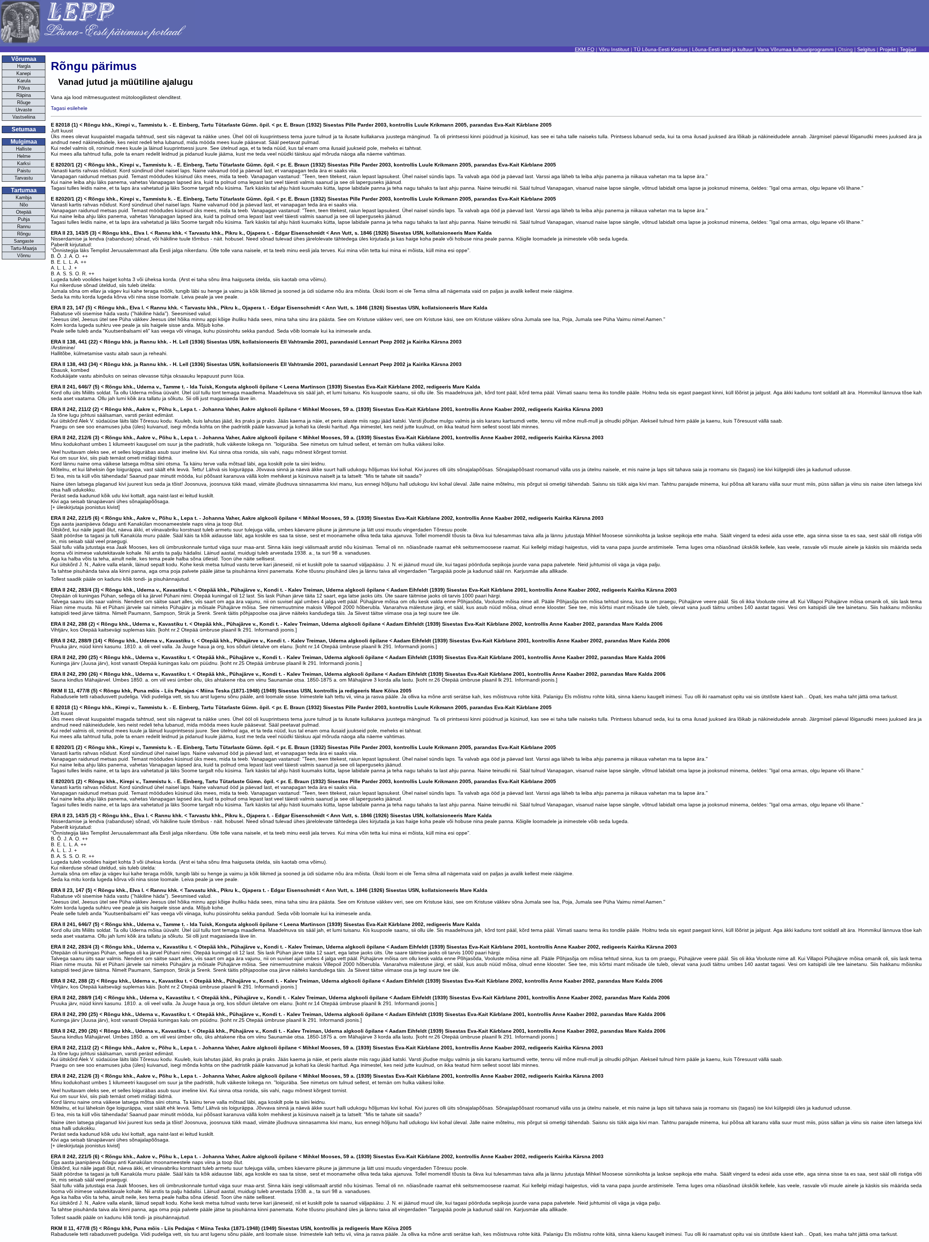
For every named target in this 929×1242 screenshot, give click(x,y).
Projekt (888, 49)
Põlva (24, 88)
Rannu (23, 226)
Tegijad (908, 49)
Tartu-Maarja (24, 248)
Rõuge (23, 102)
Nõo (24, 204)
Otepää (23, 212)
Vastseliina (23, 117)
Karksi (23, 163)
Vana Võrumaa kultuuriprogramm (795, 49)
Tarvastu (24, 178)
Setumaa (24, 129)
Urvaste (24, 109)
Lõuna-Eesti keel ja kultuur (722, 49)
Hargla (23, 66)
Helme (23, 156)
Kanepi (23, 73)
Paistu (23, 170)
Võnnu (23, 255)
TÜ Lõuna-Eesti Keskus (661, 49)
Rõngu (23, 234)
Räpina (23, 95)
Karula (23, 80)
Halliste (24, 149)
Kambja (24, 197)
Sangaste (24, 241)
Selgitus (866, 49)
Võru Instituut (614, 49)
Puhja (24, 219)
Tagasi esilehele (69, 108)
